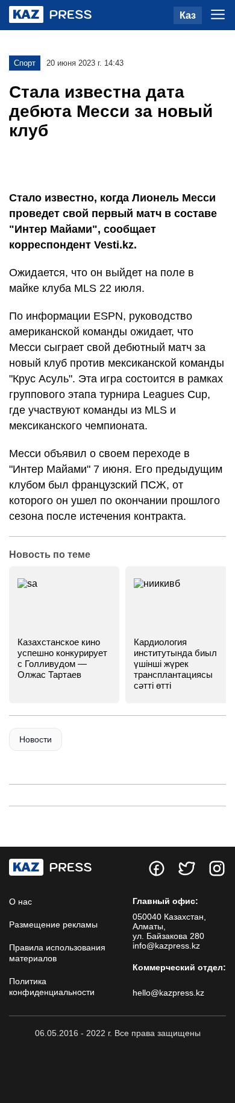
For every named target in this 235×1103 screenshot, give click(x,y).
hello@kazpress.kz (168, 992)
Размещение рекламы (53, 924)
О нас (20, 901)
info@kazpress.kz (166, 945)
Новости (35, 739)
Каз (188, 15)
